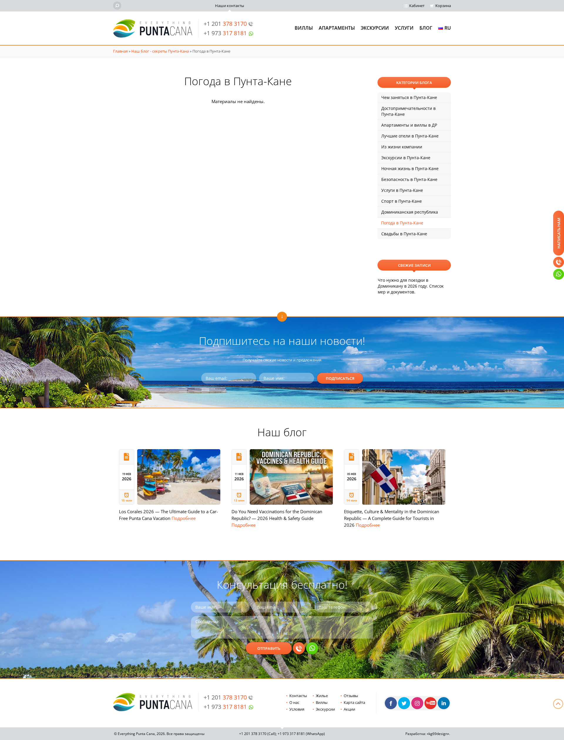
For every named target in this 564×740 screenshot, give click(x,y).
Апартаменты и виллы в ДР (409, 125)
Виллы (304, 28)
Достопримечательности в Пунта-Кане (408, 111)
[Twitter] (404, 703)
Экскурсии (375, 28)
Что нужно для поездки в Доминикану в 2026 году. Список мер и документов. (411, 286)
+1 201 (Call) (257, 733)
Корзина (443, 5)
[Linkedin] (444, 703)
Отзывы (351, 695)
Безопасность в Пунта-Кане (409, 179)
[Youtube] (430, 703)
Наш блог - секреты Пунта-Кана (160, 51)
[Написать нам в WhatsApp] (312, 648)
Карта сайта (354, 702)
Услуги (404, 28)
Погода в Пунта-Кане (402, 223)
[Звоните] (558, 262)
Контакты (298, 695)
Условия (296, 709)
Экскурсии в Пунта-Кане (405, 157)
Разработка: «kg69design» (427, 733)
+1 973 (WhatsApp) (301, 733)
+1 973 (225, 33)
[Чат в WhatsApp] (558, 274)
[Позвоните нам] (299, 648)
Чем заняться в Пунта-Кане (409, 97)
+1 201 (225, 24)
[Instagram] (417, 703)
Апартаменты (337, 28)
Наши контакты (229, 5)
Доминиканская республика (409, 212)
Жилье (322, 695)
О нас (294, 702)
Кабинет (416, 5)
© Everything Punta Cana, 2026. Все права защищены (159, 733)
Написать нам (558, 233)
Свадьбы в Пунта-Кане (404, 233)
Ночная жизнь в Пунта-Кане (410, 168)
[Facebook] (391, 703)
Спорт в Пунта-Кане (401, 201)
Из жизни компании (401, 147)
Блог (425, 28)
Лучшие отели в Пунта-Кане (410, 136)
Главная (120, 51)
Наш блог (282, 431)
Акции (349, 709)
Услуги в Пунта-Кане (402, 190)
